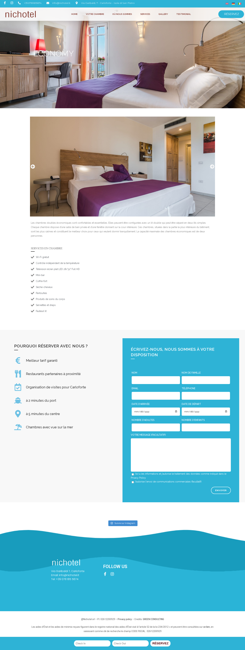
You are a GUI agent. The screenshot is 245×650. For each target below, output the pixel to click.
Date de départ (191, 404)
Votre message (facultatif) (148, 434)
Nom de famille (191, 372)
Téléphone (188, 388)
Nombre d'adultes (143, 420)
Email (135, 388)
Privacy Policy (138, 477)
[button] (32, 166)
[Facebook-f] (105, 574)
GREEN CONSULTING (153, 619)
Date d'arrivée (141, 404)
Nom (134, 372)
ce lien (206, 627)
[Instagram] (112, 574)
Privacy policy (125, 619)
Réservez (160, 643)
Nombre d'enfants (193, 420)
